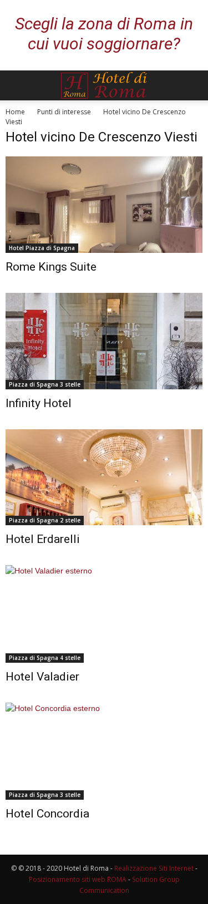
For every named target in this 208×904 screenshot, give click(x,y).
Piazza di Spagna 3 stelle (44, 384)
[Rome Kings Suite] (104, 204)
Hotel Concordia (47, 813)
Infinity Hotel (39, 403)
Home (15, 111)
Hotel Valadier (42, 676)
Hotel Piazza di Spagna (42, 248)
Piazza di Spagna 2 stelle (44, 520)
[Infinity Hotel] (104, 341)
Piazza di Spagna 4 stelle (44, 658)
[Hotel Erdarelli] (104, 477)
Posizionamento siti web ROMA (77, 879)
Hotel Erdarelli (43, 539)
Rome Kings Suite (51, 266)
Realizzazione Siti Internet (154, 868)
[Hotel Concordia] (104, 751)
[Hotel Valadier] (104, 613)
